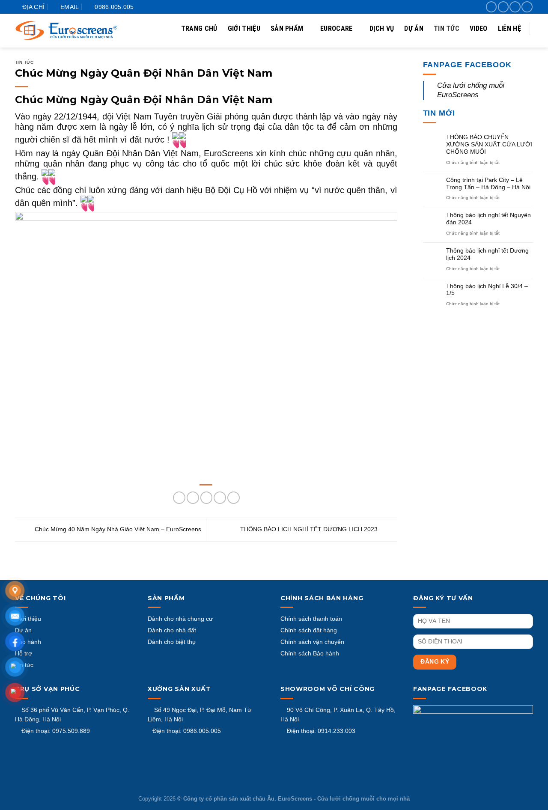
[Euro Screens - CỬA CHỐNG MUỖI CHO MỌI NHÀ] (66, 30)
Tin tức (446, 28)
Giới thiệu (244, 28)
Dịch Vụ (381, 28)
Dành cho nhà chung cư (180, 618)
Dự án (413, 28)
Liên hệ (509, 28)
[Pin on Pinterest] (220, 497)
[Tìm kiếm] (527, 58)
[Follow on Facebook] (491, 6)
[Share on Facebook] (179, 497)
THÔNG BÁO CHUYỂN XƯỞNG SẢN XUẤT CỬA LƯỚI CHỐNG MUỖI (489, 144)
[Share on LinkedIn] (233, 497)
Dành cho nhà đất (172, 630)
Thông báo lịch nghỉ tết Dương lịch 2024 (487, 254)
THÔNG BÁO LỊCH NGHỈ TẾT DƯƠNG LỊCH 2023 (309, 529)
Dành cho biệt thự (172, 641)
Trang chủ (199, 28)
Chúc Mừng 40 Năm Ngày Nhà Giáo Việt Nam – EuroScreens (117, 529)
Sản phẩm (287, 28)
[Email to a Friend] (206, 497)
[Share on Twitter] (193, 497)
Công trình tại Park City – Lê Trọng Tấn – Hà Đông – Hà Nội (488, 183)
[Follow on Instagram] (503, 6)
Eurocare (336, 28)
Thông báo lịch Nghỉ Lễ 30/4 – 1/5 (487, 290)
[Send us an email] (526, 6)
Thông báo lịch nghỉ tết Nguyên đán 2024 (488, 218)
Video (479, 28)
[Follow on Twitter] (514, 6)
